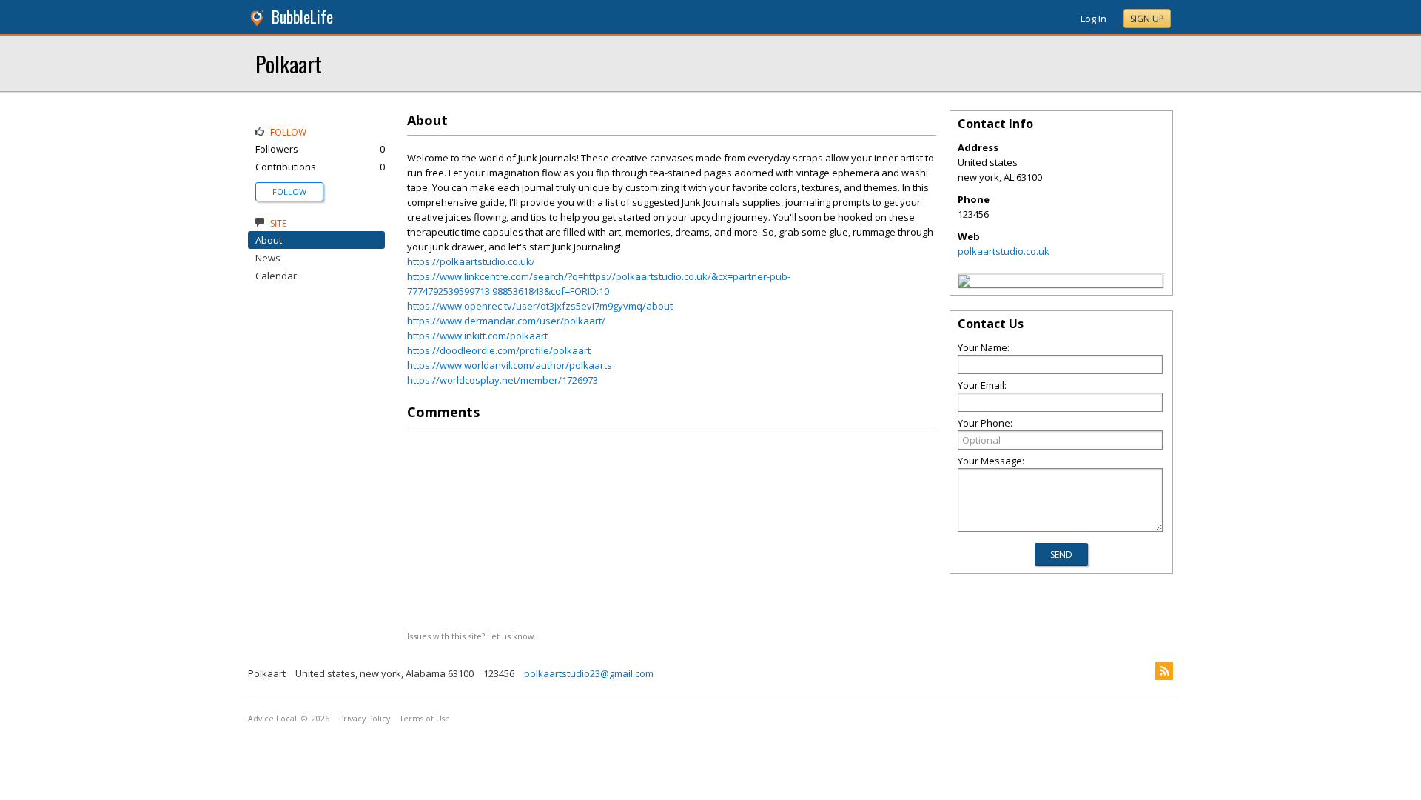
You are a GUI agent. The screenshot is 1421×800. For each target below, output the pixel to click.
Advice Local (272, 718)
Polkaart (288, 63)
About (268, 240)
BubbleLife (302, 16)
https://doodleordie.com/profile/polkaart (499, 350)
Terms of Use (425, 718)
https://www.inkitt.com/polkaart (477, 335)
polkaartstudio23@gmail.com (589, 673)
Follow (289, 191)
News (267, 257)
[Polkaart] (964, 283)
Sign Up (1147, 19)
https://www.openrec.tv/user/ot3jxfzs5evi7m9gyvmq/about (540, 306)
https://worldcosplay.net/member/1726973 (502, 380)
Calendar (276, 275)
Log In (1093, 18)
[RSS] (1164, 671)
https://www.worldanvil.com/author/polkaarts (509, 365)
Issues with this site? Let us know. (471, 635)
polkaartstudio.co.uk (1003, 251)
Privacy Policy (364, 718)
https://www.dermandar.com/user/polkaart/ (506, 320)
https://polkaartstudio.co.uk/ (471, 261)
